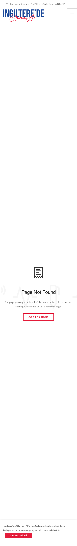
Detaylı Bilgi (18, 535)
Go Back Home (38, 317)
